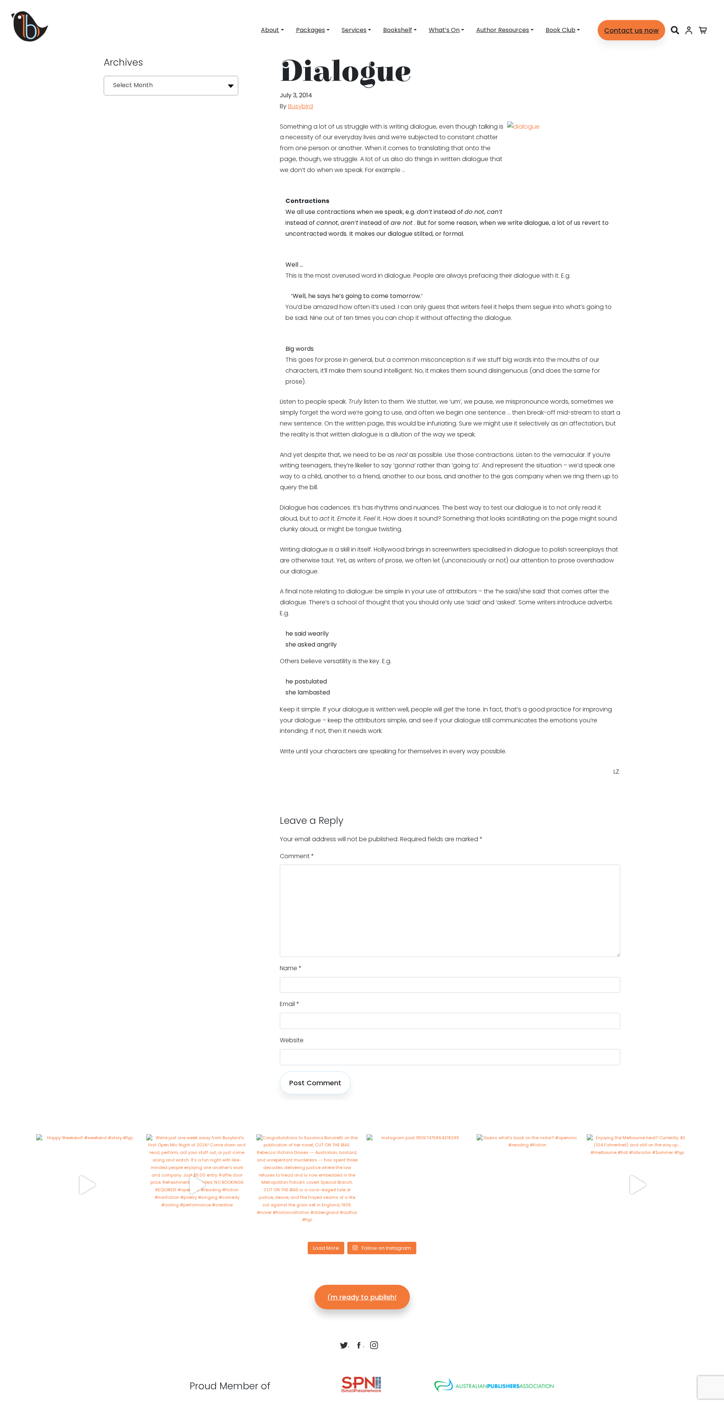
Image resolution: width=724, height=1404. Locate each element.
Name (291, 968)
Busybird (300, 106)
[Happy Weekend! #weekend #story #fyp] (86, 1184)
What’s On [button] (444, 30)
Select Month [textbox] (133, 85)
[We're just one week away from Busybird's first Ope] (196, 1184)
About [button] (270, 30)
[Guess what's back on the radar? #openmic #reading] (527, 1184)
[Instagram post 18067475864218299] (417, 1184)
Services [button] (354, 30)
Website (292, 1040)
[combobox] (171, 85)
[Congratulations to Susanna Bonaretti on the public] (306, 1184)
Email (289, 1004)
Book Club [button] (560, 30)
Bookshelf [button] (397, 30)
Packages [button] (310, 30)
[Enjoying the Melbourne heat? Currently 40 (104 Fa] (637, 1184)
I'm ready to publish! (362, 1297)
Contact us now (631, 30)
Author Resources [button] (502, 30)
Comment (297, 856)
